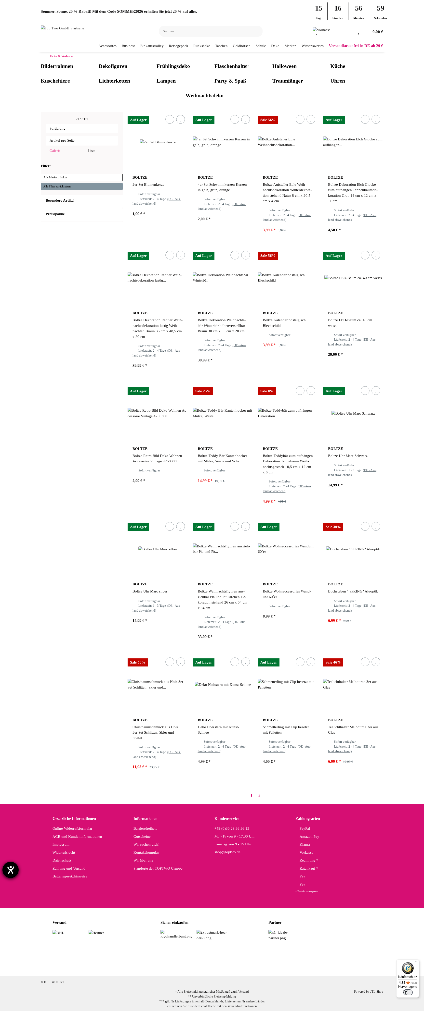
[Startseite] (42, 56)
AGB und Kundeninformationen (77, 836)
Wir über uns (143, 860)
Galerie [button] (55, 151)
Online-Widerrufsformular (72, 828)
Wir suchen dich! (146, 844)
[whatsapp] (218, 968)
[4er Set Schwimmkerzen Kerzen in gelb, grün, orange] (223, 142)
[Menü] (416, 962)
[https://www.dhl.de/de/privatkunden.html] (58, 932)
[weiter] (267, 795)
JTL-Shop (376, 991)
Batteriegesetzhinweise (70, 876)
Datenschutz (62, 860)
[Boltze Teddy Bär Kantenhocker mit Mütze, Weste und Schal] (223, 413)
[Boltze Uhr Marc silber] (158, 549)
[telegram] (234, 968)
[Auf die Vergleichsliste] (169, 119)
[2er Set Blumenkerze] (158, 142)
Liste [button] (91, 151)
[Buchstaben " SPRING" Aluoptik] (353, 549)
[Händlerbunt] (176, 934)
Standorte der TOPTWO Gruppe (158, 868)
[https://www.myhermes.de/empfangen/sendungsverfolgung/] (96, 932)
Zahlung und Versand (69, 868)
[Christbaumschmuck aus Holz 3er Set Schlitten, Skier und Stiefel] (158, 684)
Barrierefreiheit (145, 828)
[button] (351, 31)
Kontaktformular (146, 852)
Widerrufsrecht (64, 852)
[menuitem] (107, 46)
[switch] (408, 992)
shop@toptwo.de (227, 852)
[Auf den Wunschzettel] (180, 119)
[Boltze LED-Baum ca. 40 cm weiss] (353, 278)
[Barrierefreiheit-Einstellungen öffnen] (10, 870)
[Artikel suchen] (256, 31)
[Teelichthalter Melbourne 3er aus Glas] (353, 684)
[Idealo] (284, 935)
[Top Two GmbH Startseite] (62, 28)
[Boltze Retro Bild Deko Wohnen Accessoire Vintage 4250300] (158, 413)
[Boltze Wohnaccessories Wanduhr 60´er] (288, 549)
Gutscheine (142, 836)
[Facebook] (187, 968)
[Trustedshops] (212, 935)
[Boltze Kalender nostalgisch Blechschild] (288, 278)
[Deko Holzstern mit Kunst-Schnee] (223, 684)
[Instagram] (203, 968)
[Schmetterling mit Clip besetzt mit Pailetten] (288, 684)
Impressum (61, 844)
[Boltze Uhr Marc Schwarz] (353, 413)
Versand (243, 991)
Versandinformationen (242, 1006)
